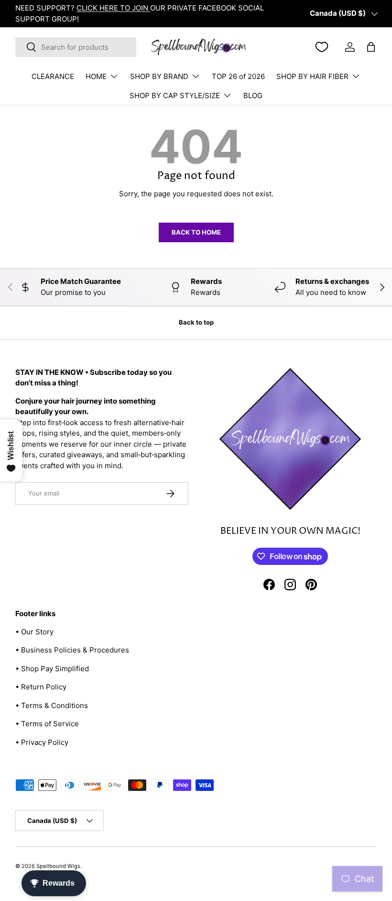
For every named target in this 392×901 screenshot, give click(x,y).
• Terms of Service (47, 723)
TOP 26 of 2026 (238, 76)
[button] (370, 46)
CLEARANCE (53, 76)
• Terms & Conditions (51, 705)
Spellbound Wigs (58, 866)
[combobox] (75, 47)
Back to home (196, 232)
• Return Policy (40, 686)
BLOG (252, 95)
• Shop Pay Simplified (52, 668)
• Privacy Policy (41, 742)
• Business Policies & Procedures (72, 649)
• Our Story (34, 631)
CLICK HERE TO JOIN (113, 7)
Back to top (196, 322)
